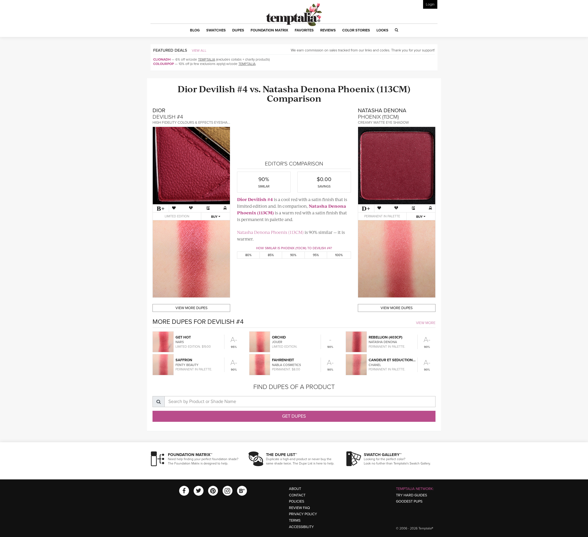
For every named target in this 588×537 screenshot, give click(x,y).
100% (339, 255)
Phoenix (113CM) (374, 88)
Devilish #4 (223, 88)
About (295, 489)
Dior (187, 88)
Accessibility (301, 527)
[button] (195, 30)
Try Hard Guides (411, 495)
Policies (296, 501)
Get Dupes (294, 416)
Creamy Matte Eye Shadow (383, 122)
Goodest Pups (409, 501)
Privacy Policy (303, 514)
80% (248, 255)
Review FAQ (299, 508)
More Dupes (191, 308)
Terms (294, 520)
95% (316, 255)
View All (199, 50)
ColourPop (163, 64)
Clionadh (162, 59)
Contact (297, 495)
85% (271, 255)
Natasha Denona (299, 88)
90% (293, 255)
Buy (214, 217)
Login (430, 4)
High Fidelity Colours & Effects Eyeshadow (194, 122)
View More (425, 323)
